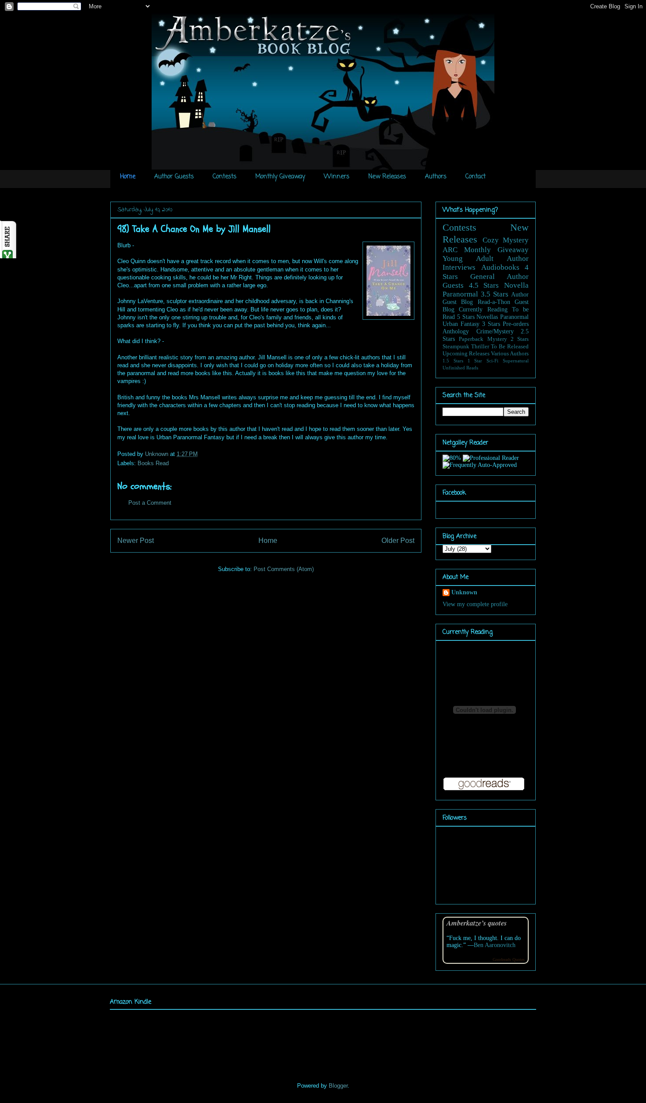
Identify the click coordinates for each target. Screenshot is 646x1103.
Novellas (487, 317)
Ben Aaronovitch (494, 945)
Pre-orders (516, 324)
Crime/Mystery (495, 331)
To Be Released (510, 347)
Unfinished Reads (460, 367)
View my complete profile (475, 604)
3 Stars (491, 324)
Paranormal (460, 294)
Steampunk (456, 347)
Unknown (157, 454)
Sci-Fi (492, 360)
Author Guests (174, 176)
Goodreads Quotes (509, 959)
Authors (435, 176)
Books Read (153, 463)
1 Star (475, 360)
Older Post (397, 540)
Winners (336, 176)
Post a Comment (149, 502)
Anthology (456, 331)
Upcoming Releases (466, 354)
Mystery (497, 339)
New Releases (387, 176)
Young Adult (468, 258)
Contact (475, 176)
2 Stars (520, 339)
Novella (516, 285)
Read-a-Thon (494, 302)
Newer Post (135, 540)
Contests (224, 176)
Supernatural (516, 360)
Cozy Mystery (506, 240)
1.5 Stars (453, 360)
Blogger (338, 1085)
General (482, 276)
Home (127, 176)
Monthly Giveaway (280, 176)
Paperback (471, 339)
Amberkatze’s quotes (476, 923)
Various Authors (510, 354)
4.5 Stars (484, 285)
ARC (450, 250)
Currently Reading (483, 309)
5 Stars (466, 317)
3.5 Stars (494, 294)
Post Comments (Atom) (284, 569)
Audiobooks (500, 267)
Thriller (480, 347)
